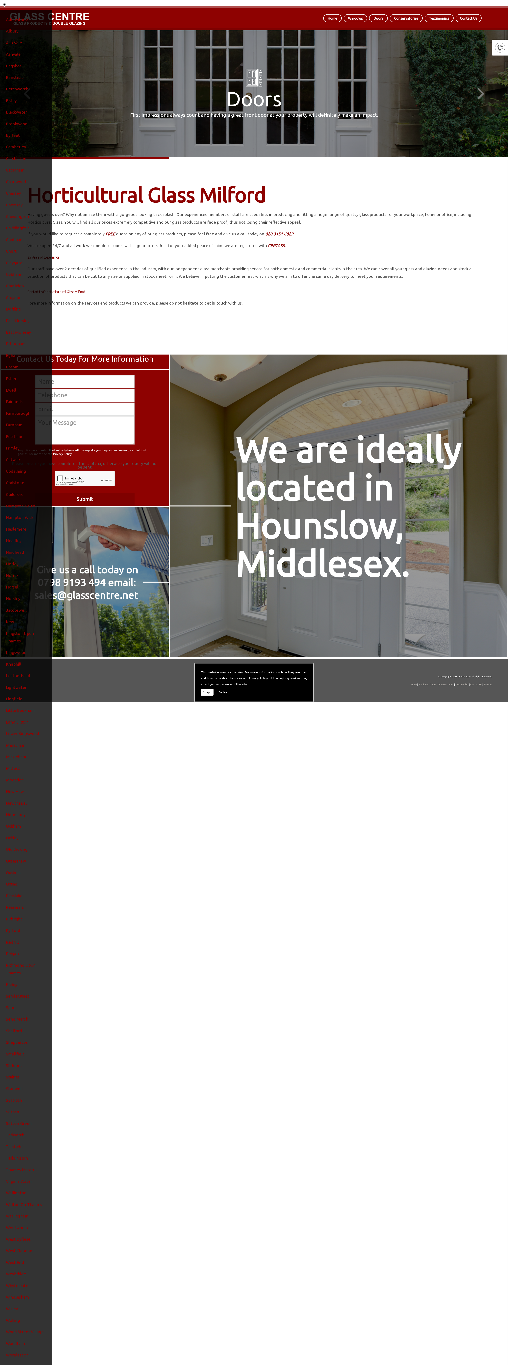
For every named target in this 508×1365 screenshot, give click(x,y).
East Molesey (18, 332)
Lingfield (14, 699)
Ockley (12, 838)
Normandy (16, 814)
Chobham (15, 239)
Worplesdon (17, 1355)
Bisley (11, 100)
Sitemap (488, 684)
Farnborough (18, 413)
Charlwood (16, 181)
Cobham (13, 274)
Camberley (16, 147)
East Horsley (17, 320)
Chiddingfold (18, 228)
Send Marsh (17, 1019)
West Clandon (19, 1250)
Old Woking (17, 849)
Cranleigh (15, 286)
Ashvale (13, 54)
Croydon (14, 297)
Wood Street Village (25, 1332)
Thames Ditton (20, 1170)
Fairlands (14, 401)
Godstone (15, 482)
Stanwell (14, 1088)
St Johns (14, 1065)
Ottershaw (16, 861)
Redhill (12, 942)
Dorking (13, 309)
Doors (378, 18)
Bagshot (13, 66)
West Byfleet (18, 1239)
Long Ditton (17, 722)
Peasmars (15, 907)
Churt (11, 251)
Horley (12, 564)
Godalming (16, 471)
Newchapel (16, 803)
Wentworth (17, 1227)
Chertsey (14, 205)
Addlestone (17, 19)
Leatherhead (18, 675)
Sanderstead (18, 996)
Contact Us (468, 18)
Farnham (14, 425)
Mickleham (16, 756)
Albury (12, 31)
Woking (13, 1320)
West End (15, 1262)
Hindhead (15, 552)
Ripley (11, 984)
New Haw (15, 791)
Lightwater (16, 687)
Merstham (15, 745)
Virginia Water (19, 1181)
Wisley (12, 1309)
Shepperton (17, 1042)
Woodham (15, 1343)
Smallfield (15, 1054)
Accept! (207, 692)
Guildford (15, 494)
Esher (11, 378)
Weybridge (16, 1274)
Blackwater (16, 112)
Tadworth (15, 1135)
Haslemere (16, 529)
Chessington (17, 216)
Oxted (11, 884)
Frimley (12, 448)
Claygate (14, 263)
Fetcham (14, 436)
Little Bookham (20, 710)
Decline (223, 692)
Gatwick (13, 459)
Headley (13, 540)
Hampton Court (21, 506)
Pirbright (14, 919)
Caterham (15, 170)
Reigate (13, 953)
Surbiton (14, 1100)
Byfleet (13, 135)
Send (10, 1007)
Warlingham (17, 1216)
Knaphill (13, 664)
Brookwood (16, 124)
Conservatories (406, 18)
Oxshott (13, 872)
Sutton (12, 1112)
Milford (13, 768)
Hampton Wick (19, 517)
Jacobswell (16, 610)
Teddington (17, 1158)
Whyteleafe (17, 1285)
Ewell (11, 390)
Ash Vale (14, 42)
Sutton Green (19, 1123)
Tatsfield (14, 1146)
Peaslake (14, 895)
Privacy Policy (258, 678)
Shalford (14, 1031)
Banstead (15, 77)
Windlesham (17, 1297)
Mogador (14, 780)
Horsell (12, 587)
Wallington (16, 1193)
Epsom (12, 367)
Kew (10, 621)
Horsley (13, 598)
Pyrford (13, 930)
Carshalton (16, 158)
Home (332, 18)
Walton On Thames (24, 1204)
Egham (12, 355)
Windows (355, 18)
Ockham (13, 826)
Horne (12, 575)
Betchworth (17, 89)
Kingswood (16, 652)
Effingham (16, 343)
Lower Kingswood (22, 733)
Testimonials (439, 18)
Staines (13, 1077)
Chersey (13, 193)
